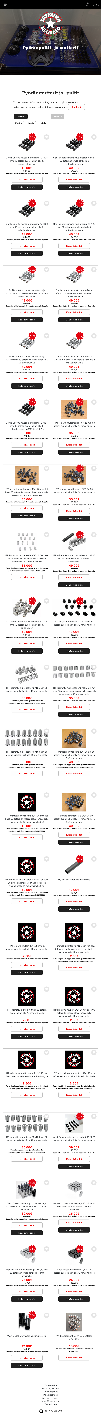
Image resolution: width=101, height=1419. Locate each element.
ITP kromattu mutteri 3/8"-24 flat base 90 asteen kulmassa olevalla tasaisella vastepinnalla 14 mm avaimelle (74, 1012)
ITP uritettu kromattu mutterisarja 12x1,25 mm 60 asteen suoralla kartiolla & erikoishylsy (27, 624)
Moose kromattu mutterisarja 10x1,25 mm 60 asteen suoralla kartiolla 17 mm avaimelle (74, 1206)
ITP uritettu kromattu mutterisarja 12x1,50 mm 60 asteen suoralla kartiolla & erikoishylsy (74, 558)
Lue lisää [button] (76, 107)
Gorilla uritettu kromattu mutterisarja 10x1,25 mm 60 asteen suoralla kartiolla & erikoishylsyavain (27, 293)
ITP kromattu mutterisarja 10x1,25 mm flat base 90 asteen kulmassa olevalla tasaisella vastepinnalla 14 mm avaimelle (27, 492)
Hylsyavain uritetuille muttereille (74, 879)
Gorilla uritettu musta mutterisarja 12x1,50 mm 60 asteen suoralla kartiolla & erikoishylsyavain (27, 227)
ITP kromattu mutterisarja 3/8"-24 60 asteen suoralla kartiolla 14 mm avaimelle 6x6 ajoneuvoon (74, 818)
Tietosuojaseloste (50, 1388)
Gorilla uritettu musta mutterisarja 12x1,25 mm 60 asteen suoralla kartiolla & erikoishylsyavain (74, 227)
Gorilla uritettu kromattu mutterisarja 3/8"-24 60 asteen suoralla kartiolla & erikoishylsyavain (74, 293)
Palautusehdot (50, 1394)
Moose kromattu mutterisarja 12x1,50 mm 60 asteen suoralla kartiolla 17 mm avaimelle (27, 1272)
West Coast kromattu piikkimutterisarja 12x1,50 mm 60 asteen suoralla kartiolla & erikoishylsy (27, 1206)
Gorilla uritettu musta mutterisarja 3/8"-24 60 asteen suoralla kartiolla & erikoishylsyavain (74, 160)
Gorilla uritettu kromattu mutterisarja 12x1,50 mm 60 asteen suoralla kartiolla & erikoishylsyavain (27, 359)
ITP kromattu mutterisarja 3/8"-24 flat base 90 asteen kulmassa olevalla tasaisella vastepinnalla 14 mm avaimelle (26, 558)
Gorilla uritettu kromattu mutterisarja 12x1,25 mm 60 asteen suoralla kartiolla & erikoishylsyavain (74, 359)
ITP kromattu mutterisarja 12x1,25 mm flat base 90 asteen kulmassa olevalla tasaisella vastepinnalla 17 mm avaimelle (74, 691)
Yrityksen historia (50, 1398)
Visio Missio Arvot (51, 1401)
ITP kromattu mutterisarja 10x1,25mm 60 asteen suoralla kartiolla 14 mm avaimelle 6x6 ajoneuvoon (74, 754)
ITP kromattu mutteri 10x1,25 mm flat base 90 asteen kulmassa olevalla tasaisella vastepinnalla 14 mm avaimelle (74, 949)
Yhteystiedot (50, 1385)
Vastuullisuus (50, 1404)
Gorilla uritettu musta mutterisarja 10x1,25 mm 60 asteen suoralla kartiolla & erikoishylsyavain (27, 160)
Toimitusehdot (50, 1391)
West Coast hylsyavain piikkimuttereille (26, 1336)
